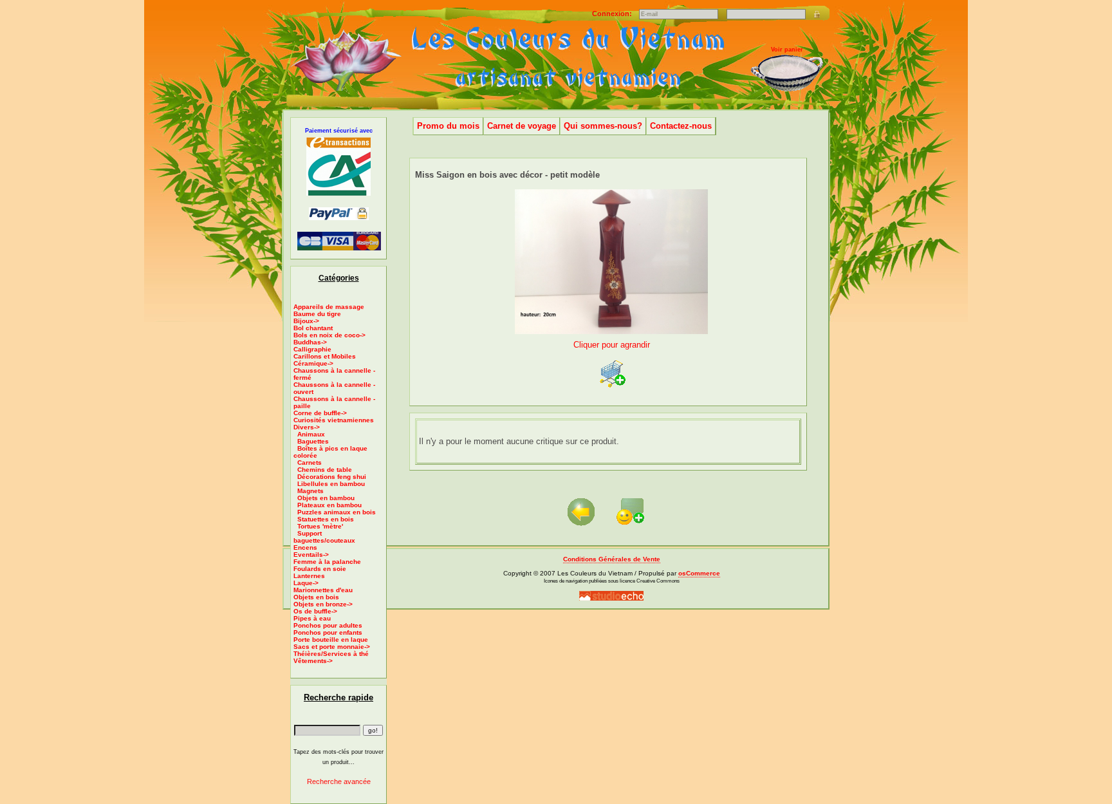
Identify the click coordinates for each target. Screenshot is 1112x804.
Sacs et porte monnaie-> (331, 646)
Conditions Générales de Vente (611, 559)
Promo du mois (448, 126)
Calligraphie (312, 349)
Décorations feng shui (331, 476)
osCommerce (699, 573)
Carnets (309, 462)
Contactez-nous (681, 126)
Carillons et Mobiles (324, 356)
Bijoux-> (306, 320)
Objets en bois (316, 597)
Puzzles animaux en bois (336, 512)
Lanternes (309, 575)
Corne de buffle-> (320, 412)
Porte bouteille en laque (330, 639)
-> (306, 427)
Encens (305, 547)
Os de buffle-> (315, 611)
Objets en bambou (326, 497)
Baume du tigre (317, 313)
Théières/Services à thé (331, 653)
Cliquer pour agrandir (611, 345)
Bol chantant (313, 328)
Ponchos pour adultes (327, 625)
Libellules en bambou (331, 483)
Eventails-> (311, 554)
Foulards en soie (319, 568)
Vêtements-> (313, 660)
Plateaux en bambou (329, 505)
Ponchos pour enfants (327, 632)
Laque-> (306, 582)
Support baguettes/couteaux (324, 537)
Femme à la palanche (327, 561)
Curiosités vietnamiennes (333, 420)
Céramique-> (313, 363)
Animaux (311, 434)
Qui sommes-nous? (603, 126)
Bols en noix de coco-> (329, 335)
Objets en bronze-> (323, 604)
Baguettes (313, 441)
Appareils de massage (328, 306)
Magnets (310, 490)
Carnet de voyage (521, 126)
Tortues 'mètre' (320, 526)
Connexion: (613, 13)
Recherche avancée (339, 781)
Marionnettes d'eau (323, 590)
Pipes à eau (312, 618)
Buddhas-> (310, 342)
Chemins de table (324, 469)
